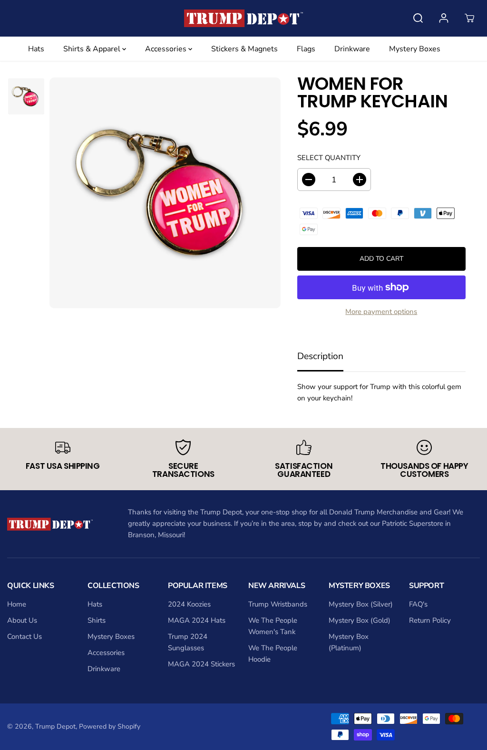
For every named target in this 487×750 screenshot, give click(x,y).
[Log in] (443, 18)
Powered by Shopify (109, 726)
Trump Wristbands (277, 604)
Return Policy (430, 620)
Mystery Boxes (414, 49)
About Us (22, 620)
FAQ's (418, 604)
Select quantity (328, 157)
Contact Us (24, 636)
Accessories (166, 49)
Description (320, 356)
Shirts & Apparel (92, 49)
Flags (306, 49)
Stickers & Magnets (244, 49)
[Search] (418, 18)
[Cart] (469, 18)
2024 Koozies (189, 604)
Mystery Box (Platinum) (349, 642)
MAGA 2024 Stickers (201, 664)
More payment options (381, 311)
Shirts (97, 620)
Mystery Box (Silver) (361, 604)
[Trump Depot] (243, 18)
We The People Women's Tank (272, 626)
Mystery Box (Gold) (359, 620)
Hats (36, 49)
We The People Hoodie (272, 653)
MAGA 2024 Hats (196, 620)
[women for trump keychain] (165, 192)
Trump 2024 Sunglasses (187, 642)
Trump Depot (55, 726)
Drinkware (352, 49)
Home (16, 604)
